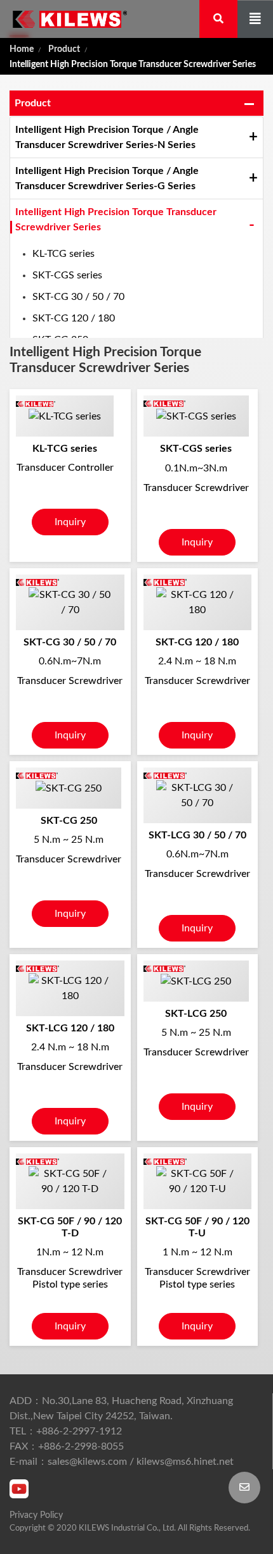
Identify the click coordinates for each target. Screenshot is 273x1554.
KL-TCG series (63, 254)
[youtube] (19, 1488)
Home (22, 49)
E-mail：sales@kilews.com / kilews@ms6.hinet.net (122, 1462)
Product (64, 49)
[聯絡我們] (244, 1487)
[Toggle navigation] (255, 19)
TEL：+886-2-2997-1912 (66, 1431)
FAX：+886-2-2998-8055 (67, 1446)
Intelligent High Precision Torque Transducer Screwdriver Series (133, 64)
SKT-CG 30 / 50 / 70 (78, 297)
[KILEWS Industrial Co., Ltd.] (63, 18)
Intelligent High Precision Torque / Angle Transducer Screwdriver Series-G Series (107, 178)
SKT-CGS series (67, 275)
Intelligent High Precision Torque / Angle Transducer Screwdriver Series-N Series (107, 137)
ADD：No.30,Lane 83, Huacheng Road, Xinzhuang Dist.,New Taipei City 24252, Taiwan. (121, 1408)
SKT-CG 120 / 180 (73, 318)
